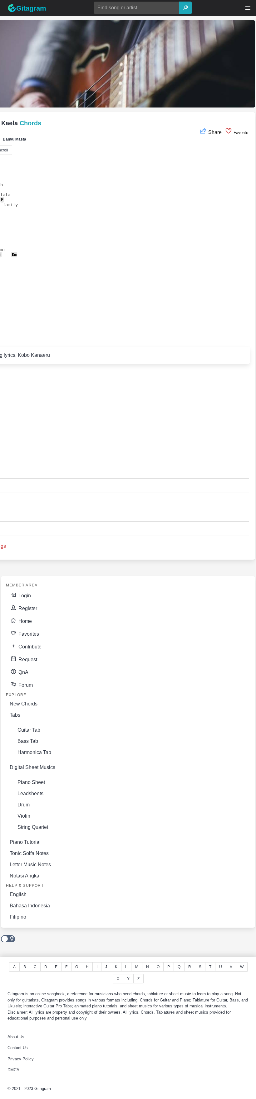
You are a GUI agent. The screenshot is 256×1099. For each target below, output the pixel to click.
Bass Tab (27, 741)
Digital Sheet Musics (32, 767)
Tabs (15, 715)
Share (215, 132)
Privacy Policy (20, 1059)
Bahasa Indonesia (30, 905)
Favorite (240, 132)
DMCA (13, 1070)
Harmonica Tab (34, 752)
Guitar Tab (28, 730)
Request (27, 659)
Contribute (29, 646)
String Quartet (32, 827)
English (18, 894)
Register (27, 608)
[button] (248, 8)
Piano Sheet (31, 782)
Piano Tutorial (25, 842)
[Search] (185, 8)
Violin (23, 816)
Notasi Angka (24, 875)
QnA (22, 672)
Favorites (28, 634)
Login (24, 595)
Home (24, 621)
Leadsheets (30, 793)
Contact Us (17, 1047)
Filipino (18, 917)
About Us (15, 1036)
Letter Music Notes (30, 864)
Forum (25, 685)
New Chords (23, 703)
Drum (23, 804)
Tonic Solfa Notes (29, 853)
